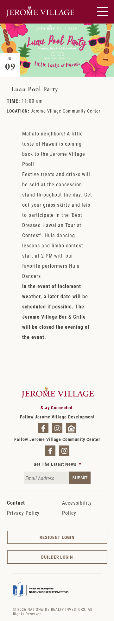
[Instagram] (57, 428)
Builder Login (57, 557)
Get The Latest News (57, 464)
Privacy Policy (23, 512)
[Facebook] (43, 428)
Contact (16, 502)
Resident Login (57, 537)
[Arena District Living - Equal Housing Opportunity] (71, 428)
